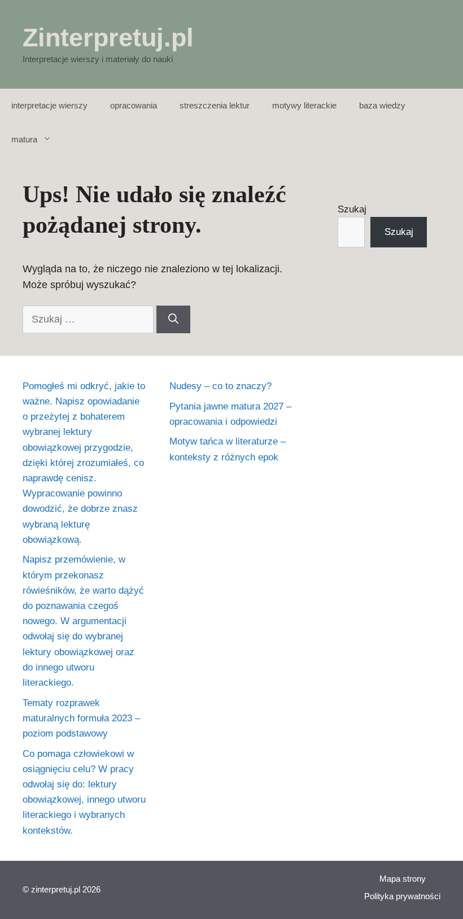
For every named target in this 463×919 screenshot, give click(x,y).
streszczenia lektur (215, 105)
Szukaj (352, 209)
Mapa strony (402, 878)
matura (24, 139)
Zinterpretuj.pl (108, 37)
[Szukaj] (173, 319)
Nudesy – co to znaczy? (220, 386)
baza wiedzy (382, 105)
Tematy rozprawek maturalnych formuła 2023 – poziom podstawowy (81, 718)
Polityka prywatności (402, 896)
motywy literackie (304, 105)
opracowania (133, 105)
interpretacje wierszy (49, 105)
